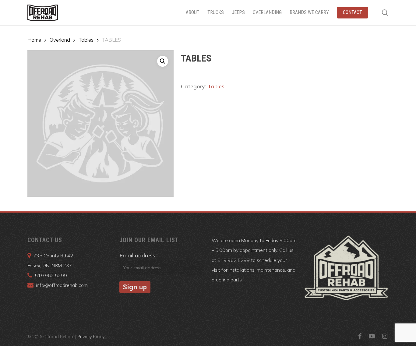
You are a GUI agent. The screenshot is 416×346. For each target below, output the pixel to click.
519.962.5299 (51, 275)
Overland (60, 40)
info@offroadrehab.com (62, 285)
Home (34, 40)
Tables (86, 40)
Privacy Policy (90, 336)
